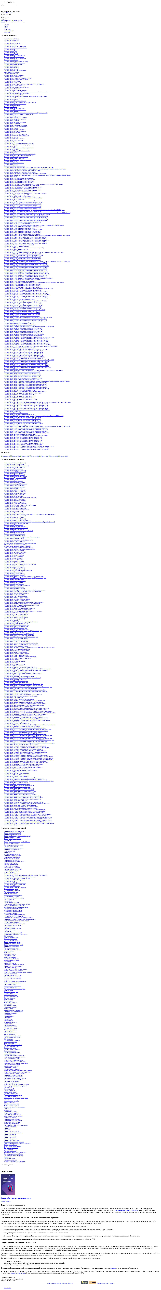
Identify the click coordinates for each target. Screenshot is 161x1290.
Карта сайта (7, 1288)
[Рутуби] (24, 456)
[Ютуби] (43, 456)
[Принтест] (15, 456)
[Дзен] (5, 456)
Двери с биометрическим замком (16, 1198)
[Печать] (8, 1201)
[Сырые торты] (92, 1283)
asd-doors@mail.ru (10, 12)
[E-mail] (3, 1201)
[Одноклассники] (63, 456)
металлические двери (18, 1273)
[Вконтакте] (53, 456)
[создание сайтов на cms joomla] (84, 1283)
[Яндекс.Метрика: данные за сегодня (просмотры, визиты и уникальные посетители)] (67, 1283)
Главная (3, 22)
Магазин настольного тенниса (105, 1283)
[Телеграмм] (34, 456)
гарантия (113, 1268)
